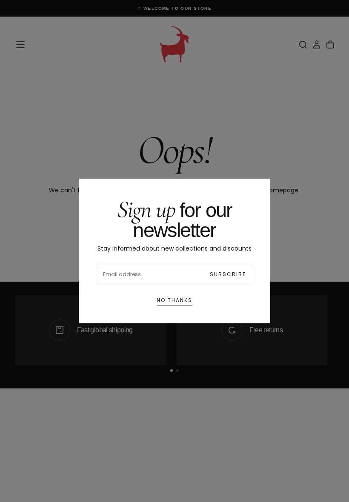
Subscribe (228, 274)
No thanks (174, 300)
